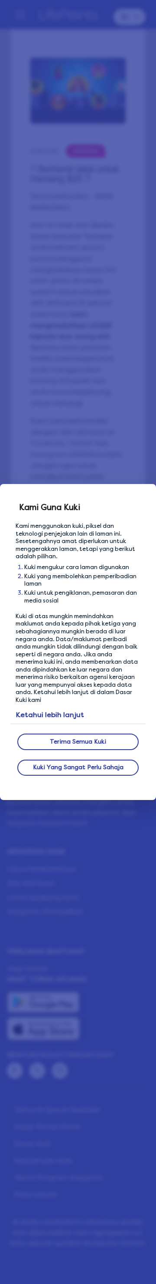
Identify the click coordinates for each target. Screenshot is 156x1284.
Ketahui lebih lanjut (50, 715)
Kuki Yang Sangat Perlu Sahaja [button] (78, 767)
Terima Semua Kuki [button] (78, 741)
